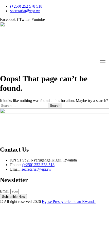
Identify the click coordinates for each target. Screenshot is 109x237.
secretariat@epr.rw (36, 169)
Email (5, 191)
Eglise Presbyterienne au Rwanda (69, 201)
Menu (102, 61)
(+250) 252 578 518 (38, 164)
